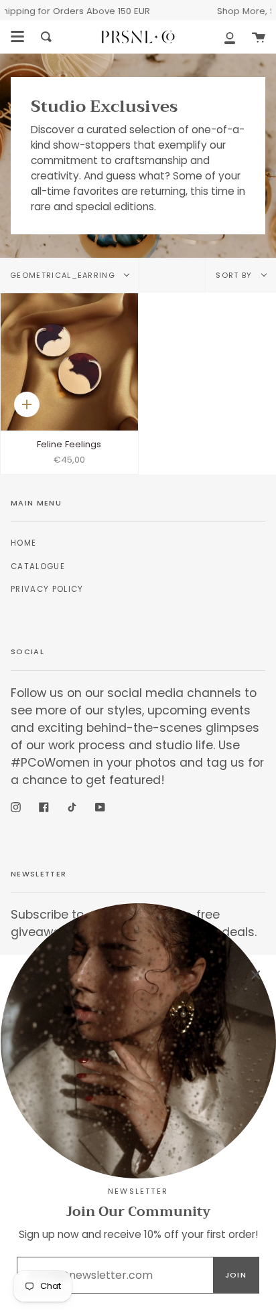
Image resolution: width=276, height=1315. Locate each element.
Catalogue (38, 566)
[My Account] (230, 37)
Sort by (235, 275)
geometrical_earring (64, 275)
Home (23, 543)
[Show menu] (17, 37)
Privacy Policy (47, 589)
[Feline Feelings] (69, 362)
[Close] (256, 975)
